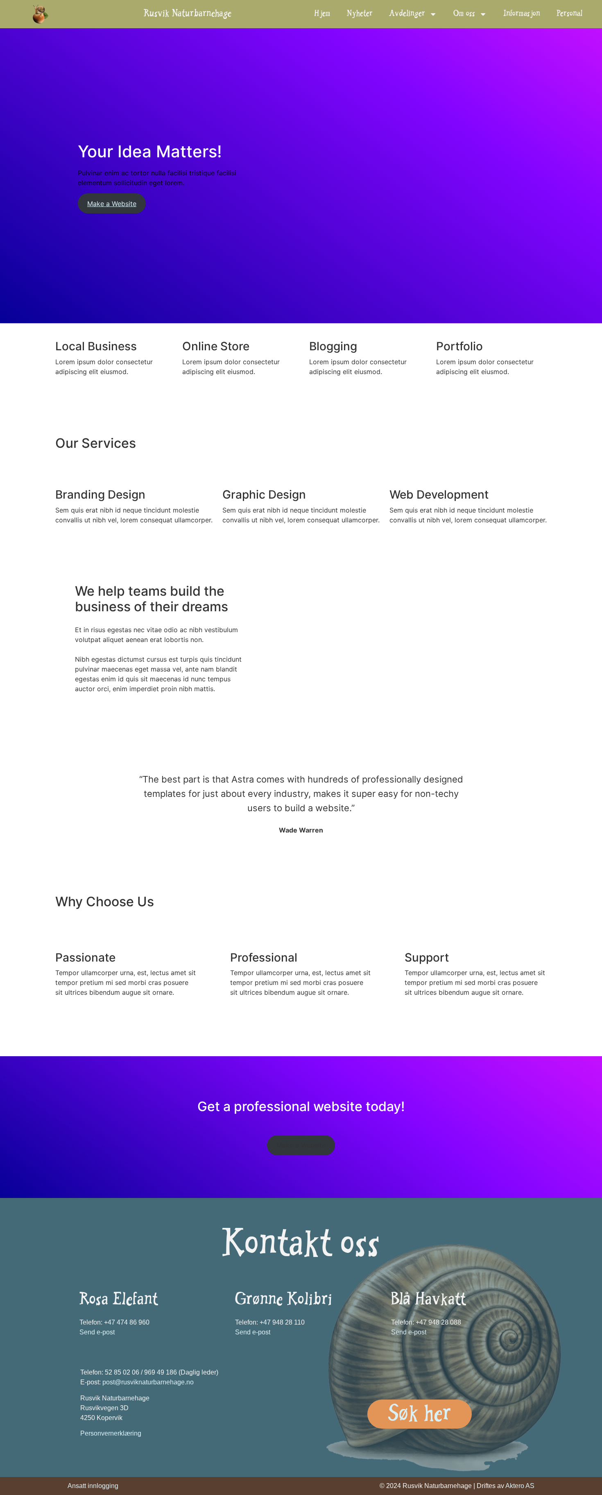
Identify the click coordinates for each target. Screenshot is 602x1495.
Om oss (464, 14)
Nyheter (360, 14)
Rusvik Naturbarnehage (187, 14)
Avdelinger (407, 14)
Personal (569, 14)
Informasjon (521, 14)
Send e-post (97, 1332)
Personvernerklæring (110, 1433)
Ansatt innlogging (93, 1485)
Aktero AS (519, 1485)
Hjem (322, 14)
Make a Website (111, 204)
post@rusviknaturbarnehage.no (148, 1382)
